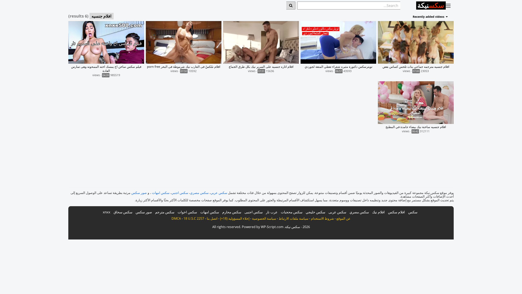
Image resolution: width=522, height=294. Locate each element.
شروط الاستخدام (322, 218)
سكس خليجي (315, 212)
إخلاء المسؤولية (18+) (234, 218)
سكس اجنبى (253, 212)
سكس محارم (231, 212)
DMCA (176, 218)
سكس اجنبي (179, 192)
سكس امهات (160, 192)
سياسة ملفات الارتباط (293, 218)
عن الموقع (343, 218)
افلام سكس (396, 212)
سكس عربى (337, 212)
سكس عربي (218, 192)
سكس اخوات (187, 212)
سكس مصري (199, 192)
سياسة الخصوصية (264, 218)
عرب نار (272, 212)
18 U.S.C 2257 (194, 218)
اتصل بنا (212, 218)
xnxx (106, 212)
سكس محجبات (291, 212)
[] (290, 5)
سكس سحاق (123, 212)
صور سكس (139, 192)
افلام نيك (378, 212)
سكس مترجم (164, 212)
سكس (412, 212)
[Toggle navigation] (450, 5)
